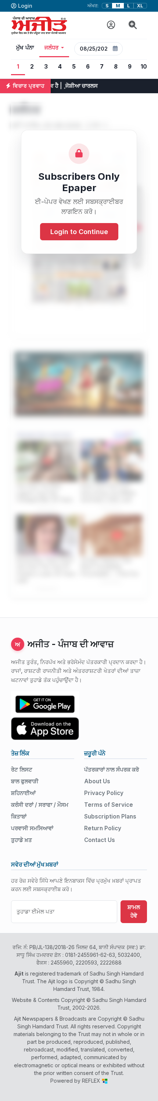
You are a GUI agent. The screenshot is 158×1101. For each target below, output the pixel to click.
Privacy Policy (103, 793)
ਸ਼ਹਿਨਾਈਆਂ (23, 793)
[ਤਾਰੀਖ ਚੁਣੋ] (115, 48)
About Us (97, 781)
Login (25, 6)
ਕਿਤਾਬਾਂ (18, 816)
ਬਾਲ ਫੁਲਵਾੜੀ (25, 781)
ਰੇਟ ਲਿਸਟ (21, 769)
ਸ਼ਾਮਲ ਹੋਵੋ (134, 911)
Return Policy (102, 828)
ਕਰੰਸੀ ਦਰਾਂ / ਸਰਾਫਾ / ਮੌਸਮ (39, 804)
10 (144, 66)
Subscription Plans (110, 816)
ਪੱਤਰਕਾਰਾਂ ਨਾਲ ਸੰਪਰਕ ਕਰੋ (111, 769)
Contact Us (99, 839)
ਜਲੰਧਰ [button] (51, 47)
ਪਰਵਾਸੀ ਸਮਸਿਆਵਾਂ (32, 828)
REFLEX (92, 1081)
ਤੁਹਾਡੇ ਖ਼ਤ (21, 839)
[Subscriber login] (111, 25)
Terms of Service (108, 804)
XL (140, 5)
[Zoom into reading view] (133, 25)
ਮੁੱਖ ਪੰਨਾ (25, 47)
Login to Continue (79, 232)
